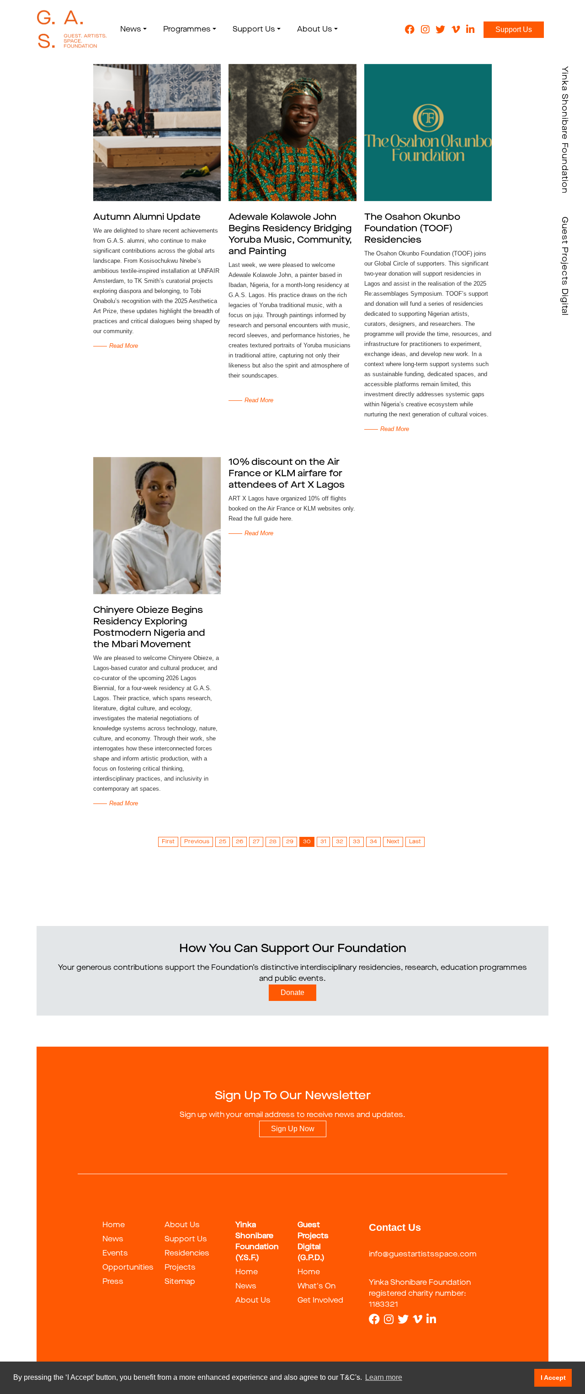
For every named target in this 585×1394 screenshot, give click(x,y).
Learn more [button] (383, 1377)
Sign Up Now (292, 1129)
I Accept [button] (553, 1377)
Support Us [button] (254, 29)
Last (415, 842)
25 (222, 842)
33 (356, 842)
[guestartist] (72, 29)
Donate (292, 992)
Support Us (513, 29)
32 (339, 842)
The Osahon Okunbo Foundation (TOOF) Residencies (412, 229)
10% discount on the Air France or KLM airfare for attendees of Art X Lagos (287, 474)
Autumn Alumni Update (147, 217)
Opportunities (128, 1268)
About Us (182, 1225)
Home (113, 1225)
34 (373, 842)
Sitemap (180, 1282)
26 (239, 842)
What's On (316, 1286)
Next (393, 842)
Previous (196, 842)
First (168, 842)
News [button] (130, 29)
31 (323, 842)
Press (112, 1282)
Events (115, 1253)
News (112, 1239)
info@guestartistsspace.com (423, 1254)
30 (307, 842)
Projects (180, 1268)
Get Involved (320, 1300)
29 (289, 842)
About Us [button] (314, 29)
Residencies (187, 1253)
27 (256, 842)
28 (273, 842)
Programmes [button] (187, 29)
